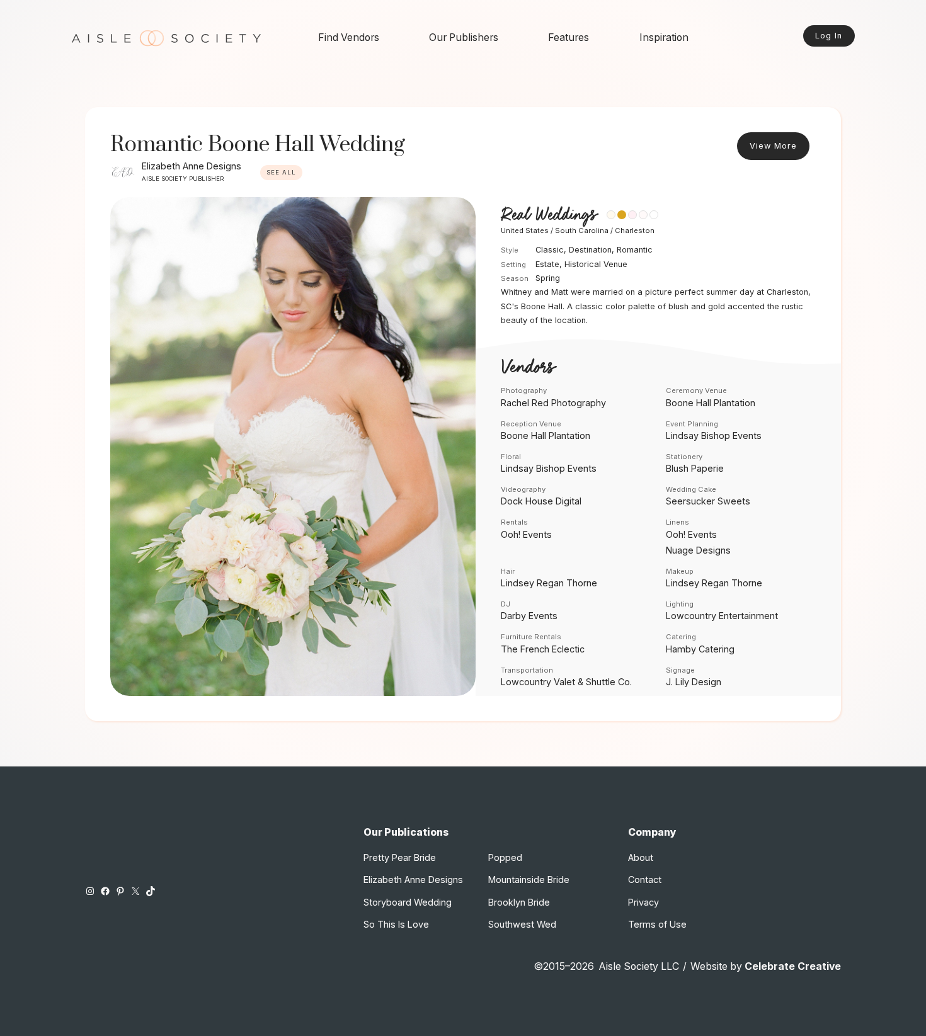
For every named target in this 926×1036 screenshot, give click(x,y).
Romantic (635, 249)
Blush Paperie (695, 468)
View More (773, 146)
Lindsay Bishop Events (714, 435)
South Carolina (582, 230)
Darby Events (529, 615)
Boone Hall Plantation (710, 402)
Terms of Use (657, 924)
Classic (549, 249)
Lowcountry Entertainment (722, 615)
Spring (547, 278)
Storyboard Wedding (407, 902)
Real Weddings (549, 215)
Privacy (643, 902)
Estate (547, 264)
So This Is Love (396, 924)
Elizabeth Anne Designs (191, 166)
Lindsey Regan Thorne (549, 583)
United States (525, 230)
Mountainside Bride (528, 879)
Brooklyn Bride (519, 902)
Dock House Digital (541, 501)
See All (281, 172)
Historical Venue (595, 264)
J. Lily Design (693, 681)
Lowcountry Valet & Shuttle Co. (566, 681)
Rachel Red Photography (553, 402)
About (640, 857)
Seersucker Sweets (708, 501)
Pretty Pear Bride (399, 857)
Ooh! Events (526, 534)
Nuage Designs (698, 550)
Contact (644, 879)
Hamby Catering (700, 649)
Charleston (634, 230)
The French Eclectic (543, 649)
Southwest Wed (522, 924)
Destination (590, 249)
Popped (505, 857)
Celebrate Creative (793, 966)
